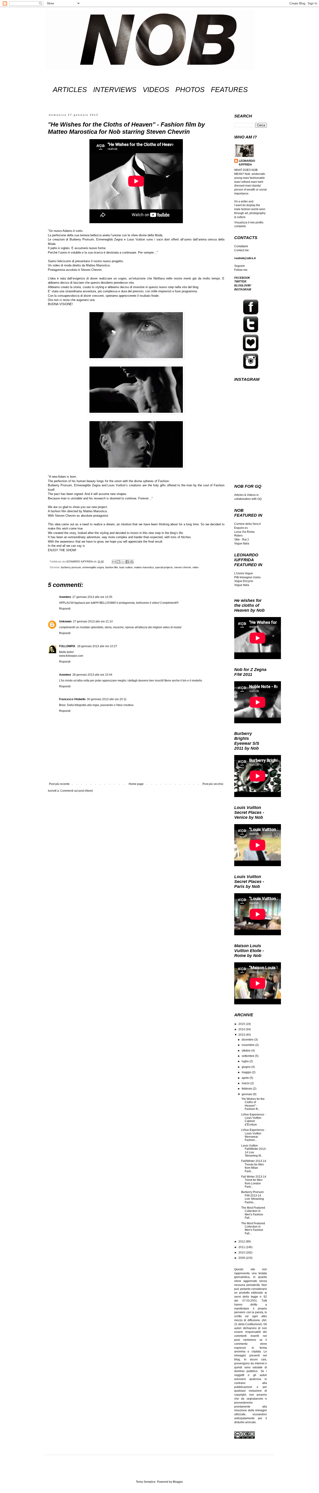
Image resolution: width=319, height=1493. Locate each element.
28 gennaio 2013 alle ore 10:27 (97, 646)
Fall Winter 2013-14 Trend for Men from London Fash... (253, 1181)
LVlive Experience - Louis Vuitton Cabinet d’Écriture (253, 1119)
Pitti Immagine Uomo (247, 577)
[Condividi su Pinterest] (131, 561)
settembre (248, 1056)
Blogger (178, 1481)
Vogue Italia (241, 543)
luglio (245, 1061)
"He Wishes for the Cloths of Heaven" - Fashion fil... (253, 1104)
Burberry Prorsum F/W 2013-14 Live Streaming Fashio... (252, 1197)
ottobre (246, 1050)
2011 (242, 1247)
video (195, 567)
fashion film (111, 567)
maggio (247, 1072)
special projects (164, 567)
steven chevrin (182, 567)
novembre (248, 1045)
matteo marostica (144, 567)
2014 (242, 1029)
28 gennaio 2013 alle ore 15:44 (92, 674)
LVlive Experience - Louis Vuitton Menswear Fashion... (253, 1135)
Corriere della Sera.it (247, 524)
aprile (246, 1078)
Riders (238, 535)
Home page (136, 784)
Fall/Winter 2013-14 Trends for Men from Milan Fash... (253, 1166)
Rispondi (65, 608)
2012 (242, 1241)
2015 (242, 1024)
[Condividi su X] (123, 561)
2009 (242, 1258)
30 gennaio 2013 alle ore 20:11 (107, 699)
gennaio (247, 1094)
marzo (246, 1083)
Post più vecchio (212, 784)
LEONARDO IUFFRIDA (247, 162)
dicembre (248, 1039)
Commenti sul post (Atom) (76, 790)
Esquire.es (241, 527)
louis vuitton (126, 567)
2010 (242, 1252)
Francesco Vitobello (72, 699)
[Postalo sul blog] (118, 561)
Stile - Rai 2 (241, 539)
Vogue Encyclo (243, 581)
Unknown (65, 621)
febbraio (247, 1088)
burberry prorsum (71, 567)
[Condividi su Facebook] (127, 561)
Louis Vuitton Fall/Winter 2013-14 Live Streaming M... (253, 1150)
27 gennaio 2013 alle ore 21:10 (93, 621)
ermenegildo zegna (93, 567)
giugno (246, 1067)
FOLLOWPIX (67, 646)
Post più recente (59, 784)
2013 (242, 1034)
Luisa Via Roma (244, 531)
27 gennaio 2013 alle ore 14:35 (92, 597)
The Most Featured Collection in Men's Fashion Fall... (253, 1212)
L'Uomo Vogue (243, 573)
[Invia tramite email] (114, 561)
